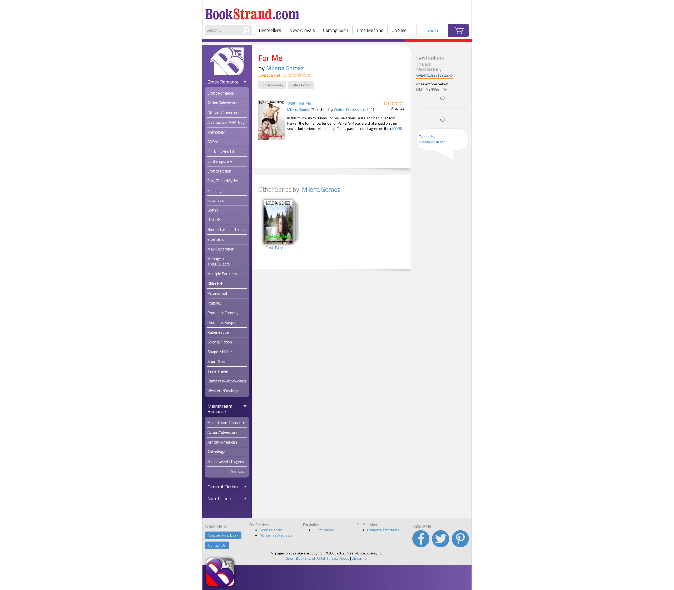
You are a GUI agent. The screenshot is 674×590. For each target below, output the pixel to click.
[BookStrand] (252, 12)
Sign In (432, 30)
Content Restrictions (383, 530)
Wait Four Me (299, 103)
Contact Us (217, 545)
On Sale (399, 30)
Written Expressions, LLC (353, 109)
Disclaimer (360, 558)
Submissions (324, 530)
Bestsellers (270, 30)
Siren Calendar (271, 530)
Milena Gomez (285, 68)
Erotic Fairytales (278, 247)
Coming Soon (335, 30)
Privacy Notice (338, 558)
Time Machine (369, 30)
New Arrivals (302, 30)
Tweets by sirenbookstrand (432, 139)
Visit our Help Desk (223, 535)
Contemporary (272, 85)
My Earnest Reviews (276, 535)
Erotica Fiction (300, 85)
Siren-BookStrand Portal (305, 558)
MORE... (398, 128)
